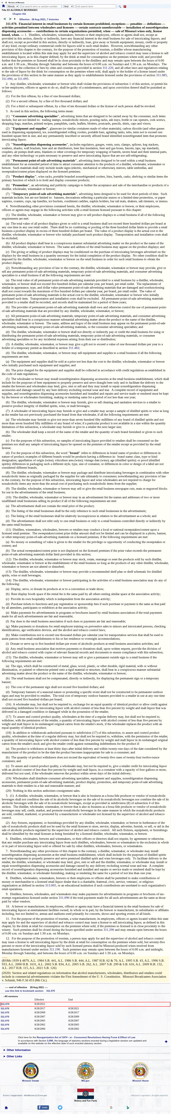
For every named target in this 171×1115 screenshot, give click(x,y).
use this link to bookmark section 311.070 (30, 990)
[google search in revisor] (111, 1107)
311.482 (74, 348)
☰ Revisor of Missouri (14, 3)
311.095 (23, 79)
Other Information (19, 1050)
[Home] (3, 6)
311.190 (54, 949)
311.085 (161, 75)
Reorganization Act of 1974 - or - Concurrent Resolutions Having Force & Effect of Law (86, 1037)
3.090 (50, 1040)
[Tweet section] (60, 1109)
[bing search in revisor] (128, 1108)
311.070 (5, 1004)
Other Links (14, 1056)
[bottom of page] (70, 19)
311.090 (7, 79)
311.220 (108, 68)
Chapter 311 (19, 14)
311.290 (108, 929)
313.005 (50, 885)
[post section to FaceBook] (43, 1109)
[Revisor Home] (6, 1108)
